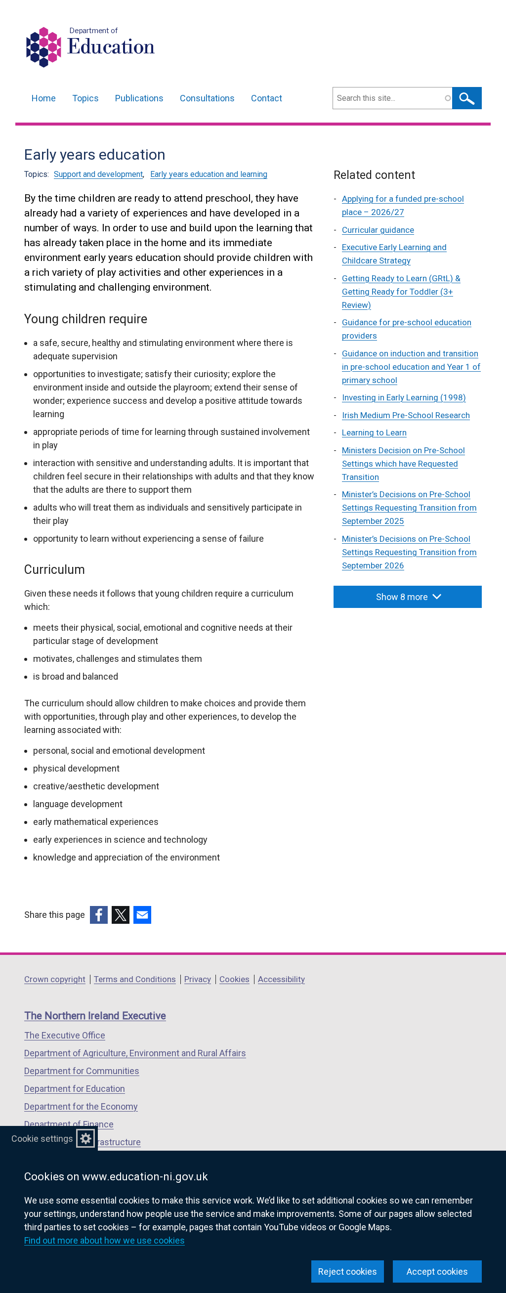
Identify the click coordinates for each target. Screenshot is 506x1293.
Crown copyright (54, 979)
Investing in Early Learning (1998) (404, 397)
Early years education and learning (208, 174)
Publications (139, 98)
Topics (85, 98)
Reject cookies (347, 1271)
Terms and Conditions (135, 979)
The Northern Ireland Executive (95, 1016)
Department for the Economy (81, 1106)
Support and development (98, 174)
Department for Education (74, 1088)
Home (44, 98)
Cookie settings (42, 1138)
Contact (266, 98)
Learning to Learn (374, 432)
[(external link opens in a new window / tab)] (99, 915)
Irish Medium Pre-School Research (406, 415)
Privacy (197, 979)
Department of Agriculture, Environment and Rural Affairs (135, 1053)
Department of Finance (69, 1124)
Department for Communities (81, 1071)
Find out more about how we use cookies (104, 1240)
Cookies (234, 979)
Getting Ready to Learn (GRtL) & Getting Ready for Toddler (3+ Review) (401, 291)
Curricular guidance (378, 230)
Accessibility (281, 979)
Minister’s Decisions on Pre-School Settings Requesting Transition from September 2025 (409, 507)
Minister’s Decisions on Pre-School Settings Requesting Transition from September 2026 (409, 552)
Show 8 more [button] (402, 597)
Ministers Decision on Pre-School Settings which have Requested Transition (403, 463)
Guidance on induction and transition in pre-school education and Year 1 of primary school (411, 366)
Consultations (207, 98)
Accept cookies (437, 1271)
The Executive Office (64, 1035)
